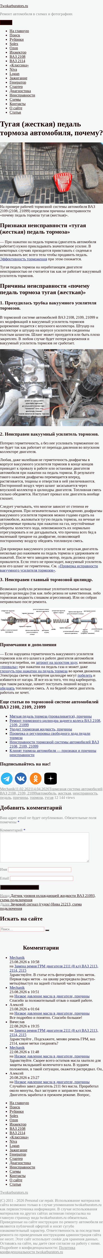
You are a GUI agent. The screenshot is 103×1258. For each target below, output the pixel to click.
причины (20, 797)
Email (4, 878)
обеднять (7, 688)
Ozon (14, 48)
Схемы (15, 99)
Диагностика (20, 91)
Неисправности (22, 95)
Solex (14, 44)
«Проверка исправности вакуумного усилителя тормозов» (49, 568)
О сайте (16, 108)
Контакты (18, 104)
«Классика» (19, 65)
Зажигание (18, 78)
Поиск (15, 35)
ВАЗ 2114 (17, 61)
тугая (49, 797)
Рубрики (17, 39)
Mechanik (7, 789)
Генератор (18, 82)
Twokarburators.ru (14, 6)
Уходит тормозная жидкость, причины (41, 729)
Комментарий (12, 830)
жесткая (64, 793)
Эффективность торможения (23, 259)
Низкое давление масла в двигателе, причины (52, 996)
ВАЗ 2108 (17, 57)
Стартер (16, 87)
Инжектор (18, 52)
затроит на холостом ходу (56, 662)
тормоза (36, 797)
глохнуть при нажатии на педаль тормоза (34, 671)
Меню (6, 22)
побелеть (85, 675)
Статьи (15, 112)
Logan (14, 74)
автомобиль (46, 793)
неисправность (85, 793)
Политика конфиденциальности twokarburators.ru (37, 1250)
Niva (13, 69)
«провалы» (9, 667)
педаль (5, 797)
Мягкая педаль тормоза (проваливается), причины (51, 716)
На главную (19, 31)
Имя (3, 869)
